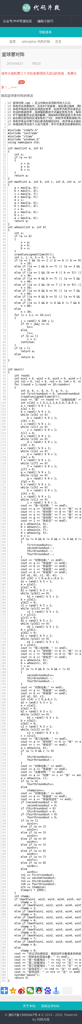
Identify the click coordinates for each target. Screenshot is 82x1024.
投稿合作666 (50, 1006)
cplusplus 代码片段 (36, 41)
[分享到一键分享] (56, 990)
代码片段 (41, 7)
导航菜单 (45, 32)
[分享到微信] (30, 990)
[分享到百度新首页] (47, 990)
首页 (12, 41)
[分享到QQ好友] (39, 990)
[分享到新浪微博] (21, 990)
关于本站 (29, 1006)
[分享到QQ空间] (13, 990)
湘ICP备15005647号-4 (24, 1015)
